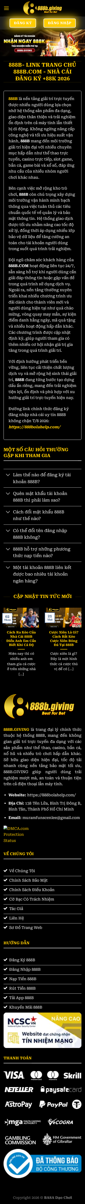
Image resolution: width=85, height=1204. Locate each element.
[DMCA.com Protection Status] (19, 834)
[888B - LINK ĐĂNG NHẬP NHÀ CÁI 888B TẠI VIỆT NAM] (42, 8)
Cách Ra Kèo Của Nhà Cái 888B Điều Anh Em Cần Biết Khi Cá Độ (21, 638)
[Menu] (6, 8)
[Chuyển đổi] (8, 475)
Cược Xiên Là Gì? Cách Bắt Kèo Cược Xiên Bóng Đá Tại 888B (63, 638)
